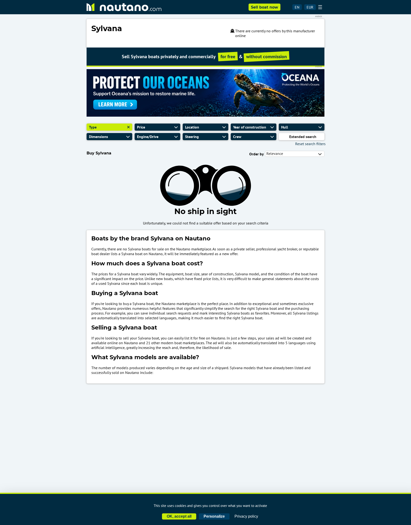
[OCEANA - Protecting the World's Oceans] (205, 115)
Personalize (214, 516)
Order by (256, 154)
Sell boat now (264, 7)
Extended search (302, 136)
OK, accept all (179, 516)
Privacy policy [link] (246, 516)
